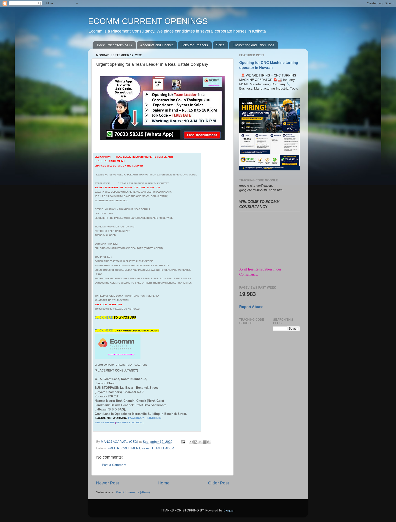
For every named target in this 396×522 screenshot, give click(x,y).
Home (164, 483)
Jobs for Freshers (195, 45)
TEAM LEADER (162, 448)
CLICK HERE (104, 317)
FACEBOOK (136, 418)
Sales (220, 45)
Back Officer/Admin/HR (114, 45)
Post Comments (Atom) (133, 492)
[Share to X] (200, 442)
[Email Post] (183, 441)
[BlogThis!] (195, 442)
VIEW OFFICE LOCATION (129, 422)
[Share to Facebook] (204, 442)
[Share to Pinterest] (208, 442)
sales (146, 448)
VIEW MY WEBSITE (105, 422)
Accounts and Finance (157, 45)
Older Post (218, 483)
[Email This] (191, 442)
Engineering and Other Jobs (253, 45)
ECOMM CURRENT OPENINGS (148, 21)
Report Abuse (251, 307)
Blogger (228, 510)
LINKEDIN (154, 418)
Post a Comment (114, 465)
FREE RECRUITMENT (124, 448)
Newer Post (107, 483)
